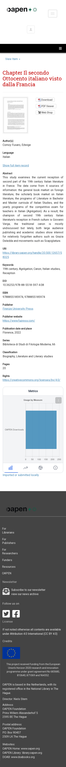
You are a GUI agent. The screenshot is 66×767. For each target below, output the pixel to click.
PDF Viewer (47, 106)
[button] (58, 400)
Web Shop (47, 112)
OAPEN (6, 573)
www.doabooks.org (23, 757)
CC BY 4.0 (50, 633)
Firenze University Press (18, 308)
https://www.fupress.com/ (19, 320)
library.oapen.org (32, 752)
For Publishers (8, 541)
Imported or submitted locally (21, 475)
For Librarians (8, 530)
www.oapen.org (30, 748)
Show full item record (16, 165)
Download (46, 99)
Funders (7, 560)
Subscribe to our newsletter (28, 590)
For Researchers (8, 551)
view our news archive (25, 594)
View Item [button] (11, 59)
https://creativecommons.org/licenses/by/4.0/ (31, 380)
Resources (8, 566)
